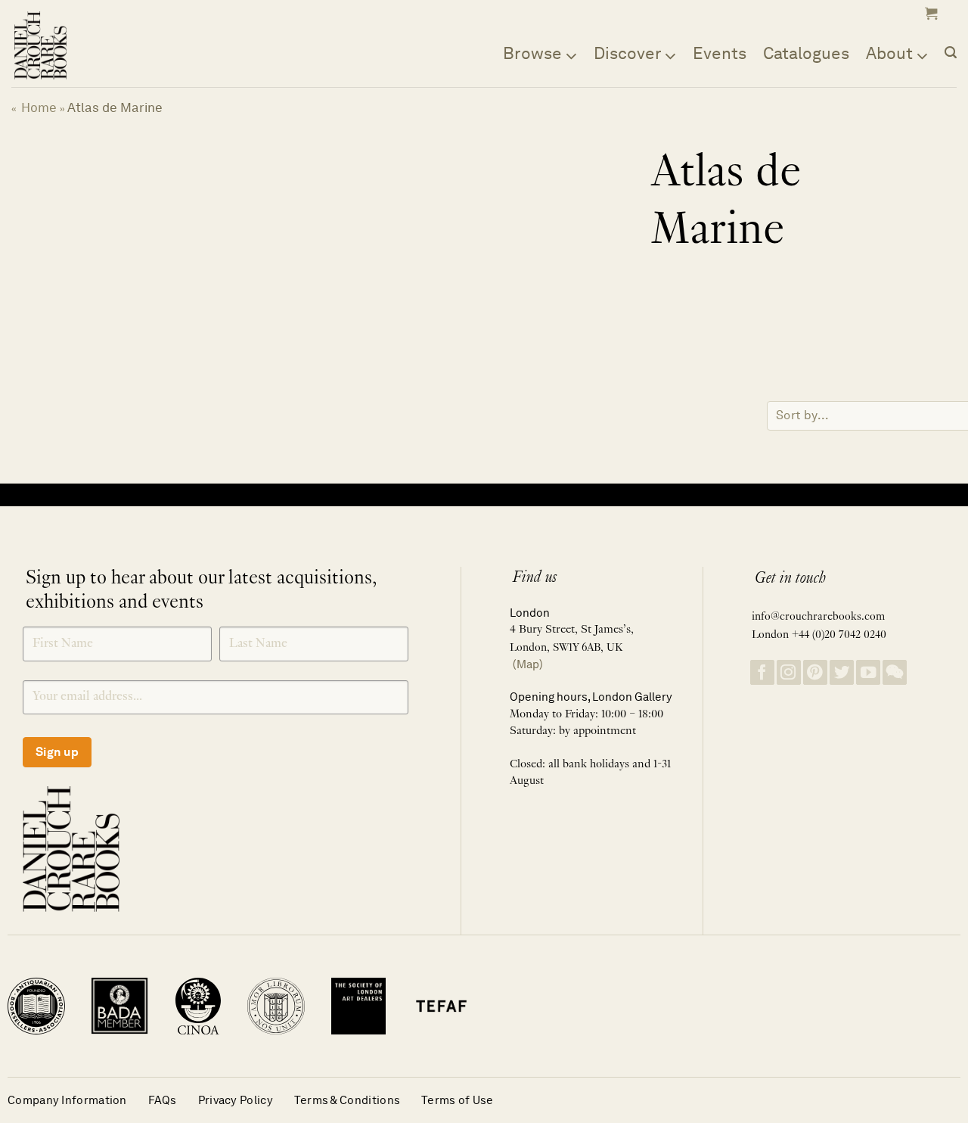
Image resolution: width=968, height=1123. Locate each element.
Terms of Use (457, 1100)
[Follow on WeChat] (895, 672)
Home (39, 107)
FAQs (162, 1100)
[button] (929, 13)
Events (719, 53)
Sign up (57, 752)
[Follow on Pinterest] (815, 672)
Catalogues (806, 53)
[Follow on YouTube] (868, 672)
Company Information (67, 1100)
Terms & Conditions (347, 1100)
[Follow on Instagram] (789, 672)
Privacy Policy (235, 1100)
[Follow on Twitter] (842, 672)
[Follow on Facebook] (762, 672)
